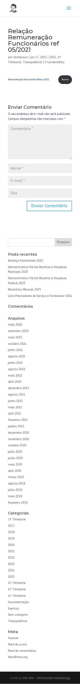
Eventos (13, 608)
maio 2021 (15, 407)
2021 (52, 57)
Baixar (65, 79)
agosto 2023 (16, 356)
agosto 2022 (16, 369)
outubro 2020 (17, 445)
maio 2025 (15, 337)
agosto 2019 (16, 483)
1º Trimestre (17, 519)
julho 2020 (15, 452)
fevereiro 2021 (18, 420)
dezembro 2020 (18, 433)
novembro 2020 (18, 439)
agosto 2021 (16, 394)
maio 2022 (15, 375)
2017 (11, 526)
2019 (11, 538)
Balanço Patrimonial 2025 (25, 260)
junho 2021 (15, 401)
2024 (11, 570)
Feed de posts (17, 644)
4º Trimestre (17, 596)
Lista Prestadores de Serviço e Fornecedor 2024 (40, 296)
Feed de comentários (22, 651)
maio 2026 (15, 324)
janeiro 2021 (16, 426)
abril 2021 (14, 413)
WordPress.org (17, 657)
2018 (11, 532)
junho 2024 (15, 350)
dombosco (21, 57)
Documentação (18, 602)
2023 (11, 564)
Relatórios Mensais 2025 (24, 289)
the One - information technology (46, 678)
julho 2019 (15, 490)
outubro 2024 (17, 344)
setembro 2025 (18, 331)
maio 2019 (15, 496)
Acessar (13, 638)
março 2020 (16, 477)
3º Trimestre (17, 589)
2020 (11, 545)
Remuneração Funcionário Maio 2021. (29, 79)
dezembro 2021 (18, 388)
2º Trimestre (17, 583)
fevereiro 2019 (18, 502)
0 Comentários (55, 62)
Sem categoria (18, 615)
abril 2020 (14, 471)
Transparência (32, 62)
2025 (11, 577)
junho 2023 (15, 363)
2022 (11, 557)
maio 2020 (15, 464)
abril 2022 (14, 382)
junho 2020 (15, 458)
